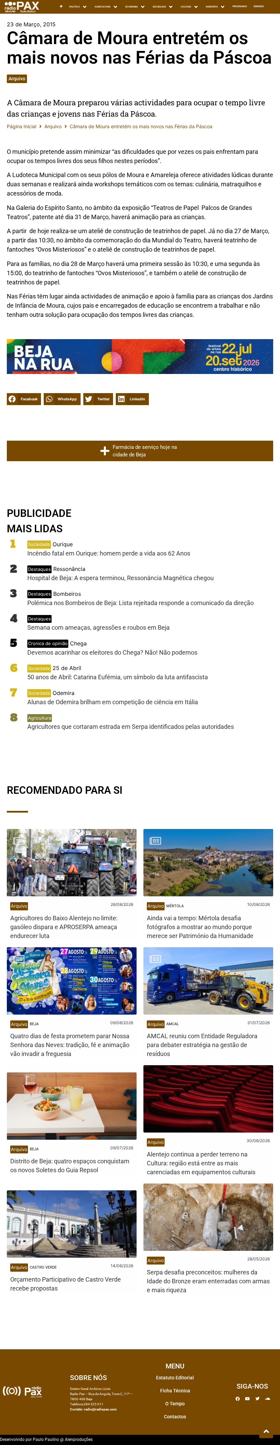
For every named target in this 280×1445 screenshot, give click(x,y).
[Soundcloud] (267, 1399)
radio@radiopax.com (100, 1409)
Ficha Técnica (175, 1390)
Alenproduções (79, 1439)
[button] (24, 399)
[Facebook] (238, 1399)
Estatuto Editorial (175, 1377)
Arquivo (17, 78)
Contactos (175, 1416)
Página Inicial (21, 126)
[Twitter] (257, 1399)
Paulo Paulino (46, 1439)
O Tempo (175, 1403)
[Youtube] (247, 1399)
